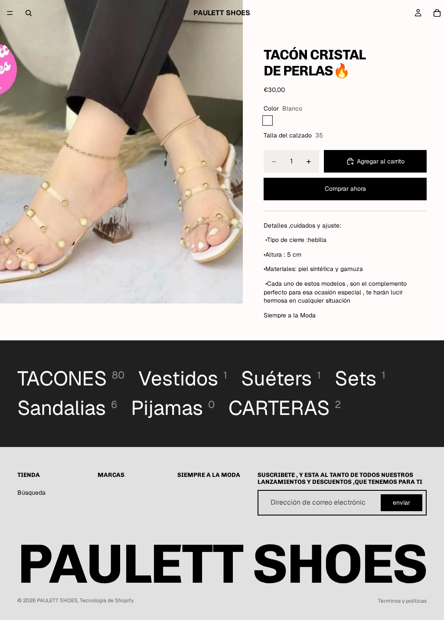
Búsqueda (31, 492)
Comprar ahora (345, 189)
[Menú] (10, 13)
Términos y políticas (402, 600)
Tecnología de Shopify (107, 600)
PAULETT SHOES (57, 600)
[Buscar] (28, 13)
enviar (401, 502)
